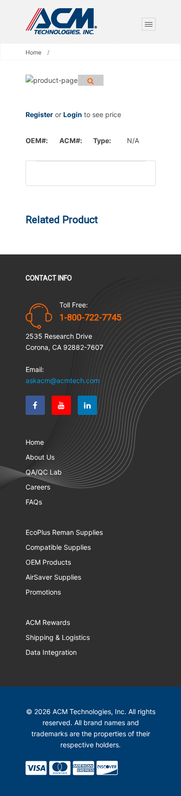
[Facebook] (35, 405)
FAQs (34, 502)
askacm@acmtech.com (62, 380)
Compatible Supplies (58, 547)
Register (39, 114)
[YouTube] (61, 405)
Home (34, 52)
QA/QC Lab (44, 472)
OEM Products (48, 562)
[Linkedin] (87, 405)
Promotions (43, 592)
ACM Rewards (48, 622)
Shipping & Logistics (58, 637)
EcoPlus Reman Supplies (64, 532)
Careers (38, 487)
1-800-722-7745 (90, 317)
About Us (40, 457)
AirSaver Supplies (53, 577)
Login (72, 114)
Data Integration (51, 652)
